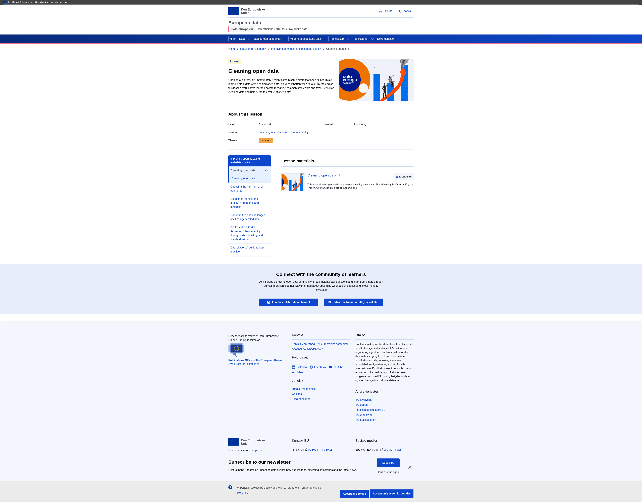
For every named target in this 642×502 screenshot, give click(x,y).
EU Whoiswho (363, 414)
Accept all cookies (354, 493)
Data (242, 38)
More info (242, 492)
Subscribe (388, 462)
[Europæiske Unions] (246, 11)
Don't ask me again (388, 472)
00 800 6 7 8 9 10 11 (320, 449)
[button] (405, 11)
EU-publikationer (365, 419)
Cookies (297, 393)
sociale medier (392, 449)
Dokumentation (386, 38)
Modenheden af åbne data (305, 38)
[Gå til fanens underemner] (248, 38)
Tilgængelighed (301, 399)
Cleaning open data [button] (243, 170)
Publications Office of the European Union (255, 360)
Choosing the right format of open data (246, 188)
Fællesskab (337, 38)
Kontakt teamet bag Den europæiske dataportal (320, 344)
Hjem (233, 38)
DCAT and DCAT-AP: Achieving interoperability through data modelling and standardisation (246, 233)
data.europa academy (253, 48)
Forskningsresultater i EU (370, 409)
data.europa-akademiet (267, 38)
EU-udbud (361, 404)
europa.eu (256, 450)
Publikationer (360, 38)
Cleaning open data (243, 178)
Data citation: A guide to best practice (247, 249)
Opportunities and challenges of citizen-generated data (247, 217)
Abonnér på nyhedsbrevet (307, 349)
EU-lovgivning (363, 399)
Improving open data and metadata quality (296, 48)
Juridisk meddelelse (304, 388)
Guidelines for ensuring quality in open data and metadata (244, 202)
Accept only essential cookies (392, 493)
